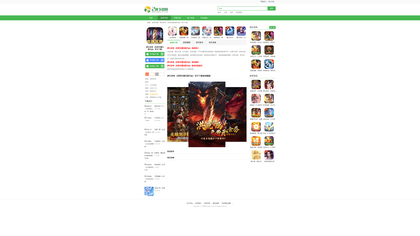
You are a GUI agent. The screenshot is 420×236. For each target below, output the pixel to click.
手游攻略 (203, 18)
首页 (151, 18)
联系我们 (198, 203)
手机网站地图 (226, 203)
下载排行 (263, 1)
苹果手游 (177, 18)
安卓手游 (164, 18)
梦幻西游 (239, 12)
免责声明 (207, 203)
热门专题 (190, 18)
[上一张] (187, 114)
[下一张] (227, 114)
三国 (225, 12)
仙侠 (219, 12)
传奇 (231, 12)
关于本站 (190, 203)
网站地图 (216, 203)
